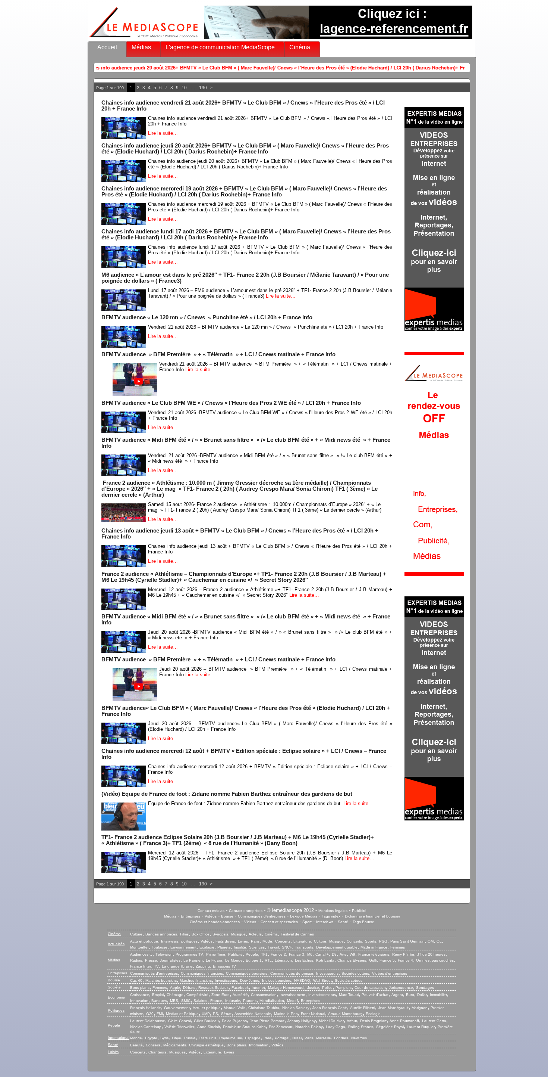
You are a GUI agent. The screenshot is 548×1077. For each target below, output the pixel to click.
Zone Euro (220, 995)
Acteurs (255, 934)
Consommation (264, 995)
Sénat (226, 1014)
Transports (304, 947)
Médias (141, 47)
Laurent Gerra (434, 1021)
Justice (313, 988)
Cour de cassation (370, 988)
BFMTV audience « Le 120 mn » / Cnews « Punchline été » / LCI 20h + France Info (206, 317)
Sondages (425, 988)
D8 (334, 954)
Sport (307, 922)
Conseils (153, 1045)
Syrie (164, 1038)
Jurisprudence (401, 988)
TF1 (264, 954)
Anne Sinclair (208, 1027)
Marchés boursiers (161, 980)
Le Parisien (193, 960)
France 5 (387, 960)
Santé (343, 922)
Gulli (373, 960)
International (118, 1038)
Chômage (175, 995)
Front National (313, 1014)
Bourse (227, 916)
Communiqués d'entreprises (262, 916)
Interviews (324, 922)
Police (327, 988)
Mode (267, 941)
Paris (255, 941)
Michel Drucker (331, 1021)
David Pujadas (234, 1021)
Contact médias (211, 911)
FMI (160, 1014)
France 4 (405, 960)
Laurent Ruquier (421, 1027)
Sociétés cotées (355, 973)
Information (258, 1045)
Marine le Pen (286, 1014)
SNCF (287, 947)
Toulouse (159, 947)
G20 (150, 1014)
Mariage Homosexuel (286, 988)
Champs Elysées (351, 960)
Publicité (359, 911)
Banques (159, 1001)
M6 (309, 954)
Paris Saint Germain (407, 941)
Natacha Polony (309, 1027)
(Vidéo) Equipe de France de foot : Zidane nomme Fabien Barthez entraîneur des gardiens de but (226, 794)
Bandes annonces (161, 934)
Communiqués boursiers (246, 973)
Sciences (257, 947)
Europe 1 (254, 960)
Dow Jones (249, 980)
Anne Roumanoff (404, 1021)
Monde (136, 1038)
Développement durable (337, 947)
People (252, 954)
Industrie (232, 1001)
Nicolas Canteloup (145, 1027)
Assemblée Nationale (252, 1014)
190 (203, 87)
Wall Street (322, 980)
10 (184, 87)
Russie (190, 1038)
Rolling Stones (360, 1027)
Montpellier (139, 947)
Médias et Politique (182, 1014)
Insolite (240, 947)
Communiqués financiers (202, 973)
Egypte (151, 1038)
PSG (383, 941)
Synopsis (220, 934)
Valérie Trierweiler (179, 1027)
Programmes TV (189, 954)
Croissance (139, 995)
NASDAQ (302, 980)
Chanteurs (157, 1052)
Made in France (373, 947)
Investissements (322, 995)
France (216, 1001)
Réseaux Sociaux (213, 988)
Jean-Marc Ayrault (393, 1008)
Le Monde (234, 960)
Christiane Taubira (263, 1008)
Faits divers (225, 941)
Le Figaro (214, 960)
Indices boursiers (276, 980)
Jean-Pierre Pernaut (267, 1021)
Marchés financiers (196, 980)
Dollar (422, 995)
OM (431, 941)
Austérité (240, 995)
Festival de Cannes (297, 934)
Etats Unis (207, 1038)
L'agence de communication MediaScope (220, 47)
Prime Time (215, 954)
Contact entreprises (245, 911)
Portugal (282, 1038)
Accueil (107, 47)
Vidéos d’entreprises (389, 973)
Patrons (249, 1001)
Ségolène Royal (390, 1027)
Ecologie (206, 947)
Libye (176, 1038)
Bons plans (139, 988)
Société (114, 987)
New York (359, 1038)
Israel (297, 1038)
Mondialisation (271, 1001)
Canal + (322, 954)
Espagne (253, 1038)
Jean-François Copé (329, 1008)
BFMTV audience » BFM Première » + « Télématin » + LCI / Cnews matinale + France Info (218, 354)
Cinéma (299, 47)
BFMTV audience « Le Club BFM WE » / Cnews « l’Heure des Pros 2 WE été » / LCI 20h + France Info (231, 403)
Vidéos (211, 916)
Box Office (201, 934)
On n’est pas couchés (435, 960)
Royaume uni (230, 1038)
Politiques (116, 1010)
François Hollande (145, 1008)
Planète (224, 947)
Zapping (203, 966)
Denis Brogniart (373, 1021)
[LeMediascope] (143, 39)
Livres (243, 941)
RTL (268, 960)
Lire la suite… (163, 133)
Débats (189, 988)
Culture (136, 934)
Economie (116, 997)
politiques (189, 941)
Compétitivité (197, 995)
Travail (273, 947)
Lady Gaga (335, 1027)
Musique (238, 934)
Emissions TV (224, 966)
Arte (343, 954)
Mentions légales (332, 911)
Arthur (352, 1021)
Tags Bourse (363, 922)
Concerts (282, 941)
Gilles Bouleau (206, 1021)
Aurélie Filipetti (362, 1008)
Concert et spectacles (279, 922)
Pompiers (344, 988)
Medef (292, 1001)
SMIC (185, 1001)
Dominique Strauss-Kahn (244, 1027)
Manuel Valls (234, 1008)
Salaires (200, 1001)
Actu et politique (144, 941)
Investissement (292, 995)
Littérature (302, 941)
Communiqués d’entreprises (154, 973)
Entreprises (190, 916)
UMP (206, 1014)
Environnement (183, 947)
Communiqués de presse (291, 973)
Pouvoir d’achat (375, 995)
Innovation (139, 1001)
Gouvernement (177, 1008)
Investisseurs (327, 973)
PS (215, 1014)
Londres (341, 1038)
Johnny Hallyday (301, 1021)
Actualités (116, 944)
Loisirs (113, 1052)
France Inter (140, 966)
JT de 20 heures (431, 954)
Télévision (164, 954)
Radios (136, 960)
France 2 (278, 954)
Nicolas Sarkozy (295, 1008)
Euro (410, 995)
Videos (250, 922)
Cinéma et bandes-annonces (215, 922)
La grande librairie (177, 966)
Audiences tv (141, 954)
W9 (352, 954)
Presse (151, 960)
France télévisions (373, 954)
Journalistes (170, 960)
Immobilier (438, 995)
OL (439, 941)
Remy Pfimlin (403, 954)
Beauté (136, 1045)
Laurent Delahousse (147, 1021)
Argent (397, 995)
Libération (283, 960)
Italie (268, 1038)
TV (156, 966)
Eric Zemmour (280, 1027)
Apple (175, 988)
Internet (258, 988)
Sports (370, 941)
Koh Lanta (325, 960)
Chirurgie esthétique (206, 1045)
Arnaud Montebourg (345, 1014)
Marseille (323, 1038)
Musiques (177, 1052)
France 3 (296, 954)
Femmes (397, 947)
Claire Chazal (179, 1021)
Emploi (158, 995)
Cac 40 (136, 980)
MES (174, 1001)
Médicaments (174, 1045)
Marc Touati (349, 995)
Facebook (240, 988)
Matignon (420, 1008)
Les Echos (304, 960)
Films (184, 934)
